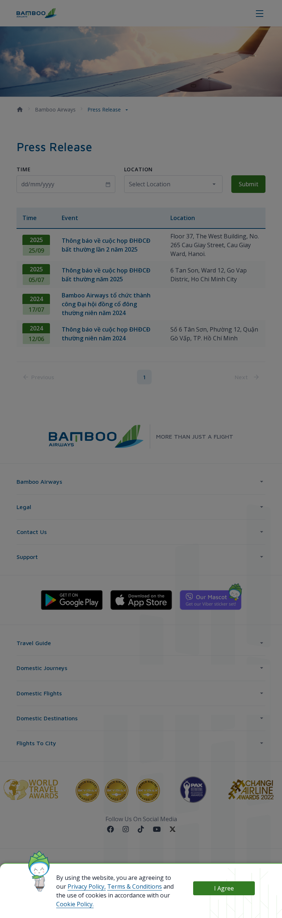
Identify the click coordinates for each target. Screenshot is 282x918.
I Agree (224, 888)
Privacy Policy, (87, 886)
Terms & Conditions (134, 886)
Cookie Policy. (75, 904)
